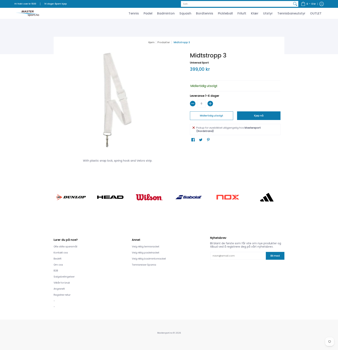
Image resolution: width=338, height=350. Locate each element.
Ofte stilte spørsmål (65, 246)
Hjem (151, 42)
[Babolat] (188, 197)
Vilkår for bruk (62, 282)
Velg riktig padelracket (145, 252)
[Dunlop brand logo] (71, 197)
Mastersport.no (165, 332)
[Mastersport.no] (27, 13)
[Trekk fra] (192, 103)
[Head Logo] (110, 197)
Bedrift (57, 258)
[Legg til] (210, 103)
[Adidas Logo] (266, 197)
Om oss (58, 264)
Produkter (163, 42)
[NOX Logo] (227, 197)
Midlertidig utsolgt (211, 115)
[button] (308, 4)
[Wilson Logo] (149, 197)
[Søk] (295, 4)
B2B (56, 270)
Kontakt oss (61, 252)
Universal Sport (199, 62)
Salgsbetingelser (64, 276)
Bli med (275, 255)
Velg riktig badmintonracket (149, 258)
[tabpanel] (169, 161)
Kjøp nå (258, 115)
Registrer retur (62, 294)
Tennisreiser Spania (144, 264)
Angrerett (59, 288)
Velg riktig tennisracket (145, 246)
